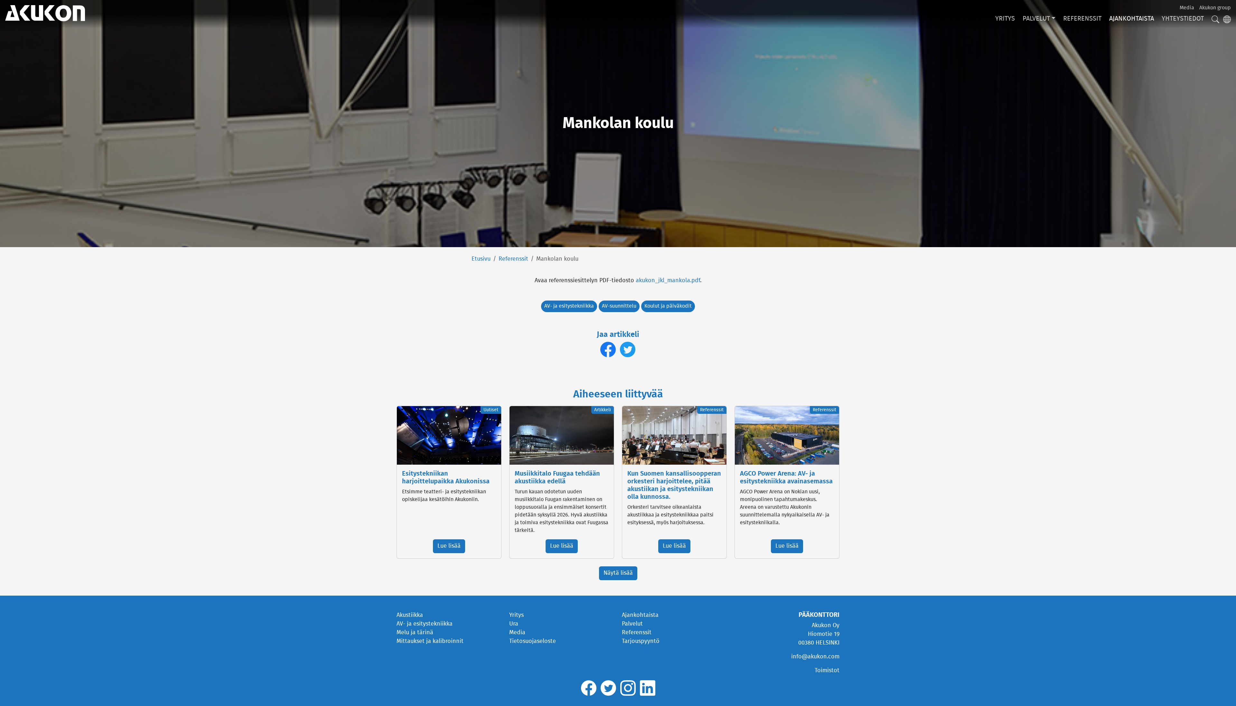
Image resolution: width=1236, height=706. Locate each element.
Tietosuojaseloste (532, 641)
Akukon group (1215, 7)
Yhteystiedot (1183, 18)
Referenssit (1082, 18)
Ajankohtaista (1131, 18)
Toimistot (827, 670)
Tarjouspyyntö (641, 641)
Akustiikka (410, 615)
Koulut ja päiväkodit (668, 306)
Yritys (1005, 18)
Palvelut (1036, 18)
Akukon (45, 13)
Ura (513, 624)
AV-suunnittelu (619, 306)
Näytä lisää (618, 573)
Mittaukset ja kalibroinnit (430, 641)
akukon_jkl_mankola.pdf (668, 280)
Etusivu (481, 259)
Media (1187, 7)
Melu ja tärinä (415, 633)
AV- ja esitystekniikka (569, 306)
